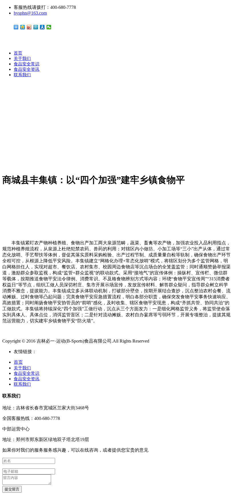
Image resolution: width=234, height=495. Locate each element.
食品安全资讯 (26, 69)
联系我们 (22, 75)
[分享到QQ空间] (22, 27)
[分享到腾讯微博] (35, 27)
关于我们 (22, 58)
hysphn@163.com (30, 13)
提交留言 (12, 489)
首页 (18, 53)
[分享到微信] (49, 27)
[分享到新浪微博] (29, 27)
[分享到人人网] (42, 27)
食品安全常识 (26, 64)
